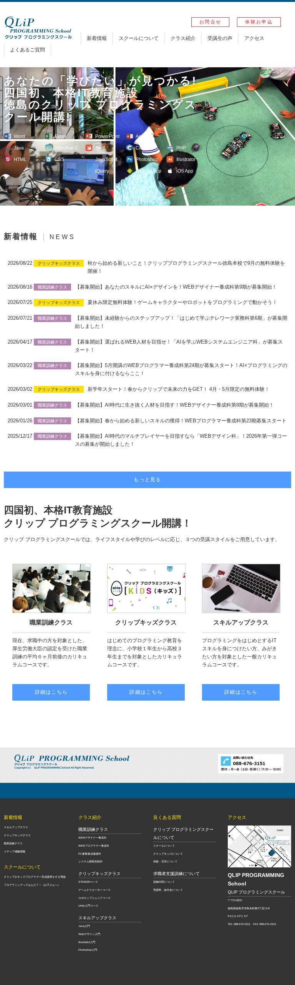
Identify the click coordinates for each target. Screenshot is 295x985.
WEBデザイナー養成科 (92, 837)
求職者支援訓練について (176, 873)
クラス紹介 (183, 38)
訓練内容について (164, 881)
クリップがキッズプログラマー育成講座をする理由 (35, 876)
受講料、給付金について (168, 890)
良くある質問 (167, 817)
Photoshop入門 (87, 949)
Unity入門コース (88, 905)
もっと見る (147, 479)
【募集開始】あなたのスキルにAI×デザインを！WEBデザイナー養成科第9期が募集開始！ (176, 287)
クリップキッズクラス (17, 835)
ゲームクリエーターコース (94, 890)
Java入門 (84, 926)
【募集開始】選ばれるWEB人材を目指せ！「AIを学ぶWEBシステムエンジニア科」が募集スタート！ (179, 346)
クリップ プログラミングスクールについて (183, 833)
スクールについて (139, 38)
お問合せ (210, 21)
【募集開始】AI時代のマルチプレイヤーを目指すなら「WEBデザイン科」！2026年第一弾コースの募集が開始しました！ (181, 440)
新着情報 (97, 38)
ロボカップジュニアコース (94, 898)
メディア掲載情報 (14, 851)
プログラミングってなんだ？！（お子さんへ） (32, 885)
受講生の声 (219, 38)
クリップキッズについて (168, 853)
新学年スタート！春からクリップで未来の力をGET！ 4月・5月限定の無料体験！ (179, 389)
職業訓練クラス (13, 843)
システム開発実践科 (90, 861)
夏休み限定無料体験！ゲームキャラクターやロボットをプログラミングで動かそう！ (182, 302)
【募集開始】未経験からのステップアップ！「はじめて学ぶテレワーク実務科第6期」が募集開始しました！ (181, 322)
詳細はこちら (51, 692)
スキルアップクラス (16, 827)
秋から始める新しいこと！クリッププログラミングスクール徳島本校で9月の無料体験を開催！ (186, 267)
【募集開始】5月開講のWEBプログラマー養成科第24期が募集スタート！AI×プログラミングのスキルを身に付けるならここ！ (181, 369)
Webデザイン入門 (89, 934)
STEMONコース (88, 881)
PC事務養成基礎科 (89, 853)
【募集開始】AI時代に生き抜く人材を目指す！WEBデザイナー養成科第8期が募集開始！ (174, 405)
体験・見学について (165, 861)
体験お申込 (259, 21)
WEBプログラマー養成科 (93, 845)
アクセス (254, 38)
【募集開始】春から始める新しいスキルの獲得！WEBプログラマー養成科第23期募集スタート (181, 421)
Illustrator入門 (86, 942)
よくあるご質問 (27, 50)
